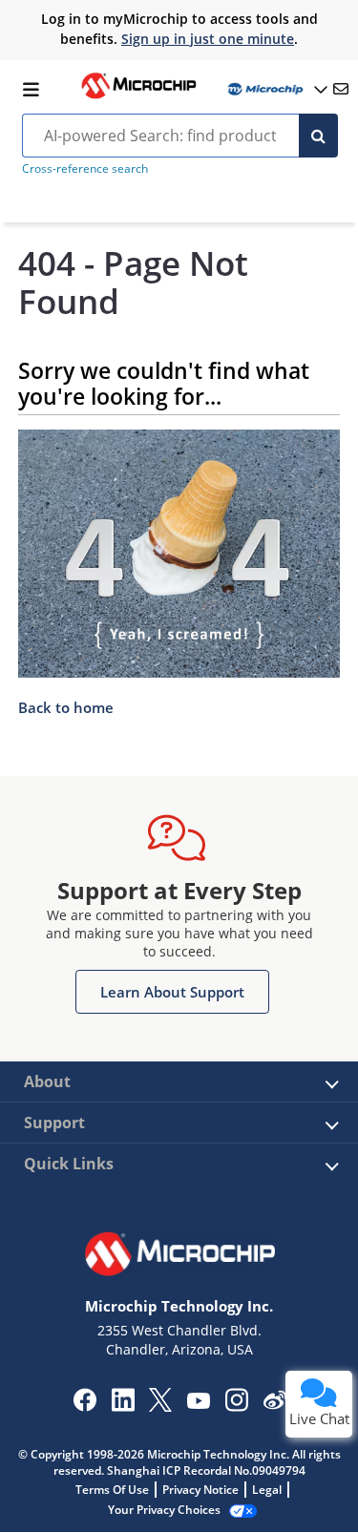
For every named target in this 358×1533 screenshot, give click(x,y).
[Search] (318, 136)
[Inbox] (340, 88)
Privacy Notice (200, 1489)
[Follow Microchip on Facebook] (84, 1406)
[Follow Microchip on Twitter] (160, 1406)
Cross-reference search (85, 168)
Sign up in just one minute (207, 39)
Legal (267, 1489)
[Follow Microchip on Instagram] (236, 1406)
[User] (276, 89)
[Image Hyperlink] (138, 96)
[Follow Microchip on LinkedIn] (123, 1406)
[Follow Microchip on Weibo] (274, 1404)
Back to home (66, 707)
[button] (172, 992)
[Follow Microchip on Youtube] (198, 1403)
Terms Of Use (112, 1489)
